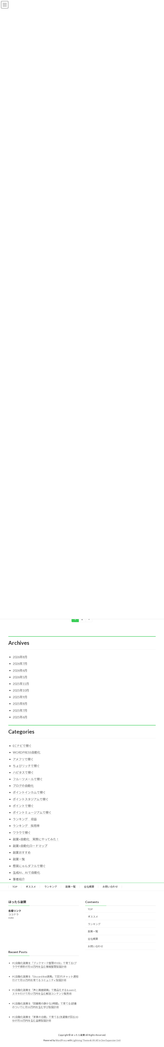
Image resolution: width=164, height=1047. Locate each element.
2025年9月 (20, 697)
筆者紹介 (19, 879)
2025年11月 (21, 683)
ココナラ (13, 914)
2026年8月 (20, 657)
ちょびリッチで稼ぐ (26, 766)
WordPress (61, 1040)
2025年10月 (21, 690)
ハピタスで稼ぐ (23, 772)
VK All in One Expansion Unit (106, 1040)
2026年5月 (20, 677)
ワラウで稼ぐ (22, 832)
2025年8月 (20, 703)
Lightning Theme (81, 1040)
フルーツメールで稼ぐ (28, 779)
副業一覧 (19, 859)
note (11, 917)
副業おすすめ (22, 852)
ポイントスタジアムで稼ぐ (30, 799)
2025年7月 (20, 710)
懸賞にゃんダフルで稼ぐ (29, 866)
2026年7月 (20, 663)
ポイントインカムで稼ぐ (29, 792)
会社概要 (89, 886)
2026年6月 (20, 670)
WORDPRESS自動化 (26, 752)
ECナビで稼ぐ (22, 745)
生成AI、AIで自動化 (26, 872)
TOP (14, 886)
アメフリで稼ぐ (23, 759)
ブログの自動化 (23, 785)
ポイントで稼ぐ (23, 806)
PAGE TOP (156, 1011)
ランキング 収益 (25, 819)
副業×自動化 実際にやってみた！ (36, 839)
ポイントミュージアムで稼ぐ (32, 812)
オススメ (31, 886)
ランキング (50, 886)
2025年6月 (20, 717)
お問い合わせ (110, 886)
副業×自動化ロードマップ (30, 846)
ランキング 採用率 (26, 826)
